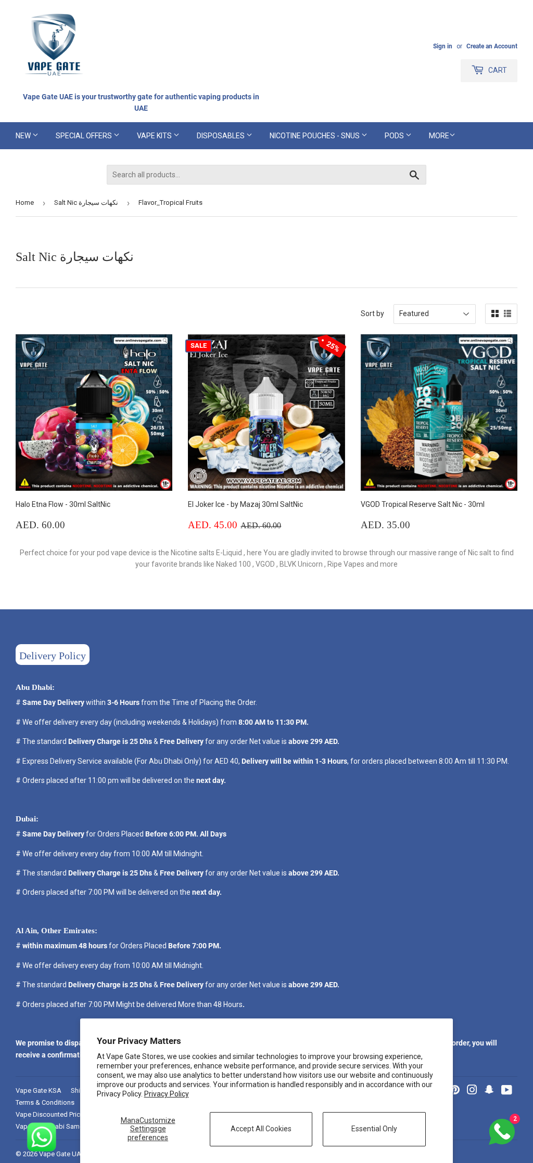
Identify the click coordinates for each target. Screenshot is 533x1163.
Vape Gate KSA (38, 1090)
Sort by (372, 313)
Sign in (442, 46)
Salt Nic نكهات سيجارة (86, 202)
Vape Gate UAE (62, 1154)
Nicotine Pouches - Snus (315, 136)
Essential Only (374, 1129)
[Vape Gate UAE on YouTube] (506, 1091)
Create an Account (491, 46)
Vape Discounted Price (50, 1114)
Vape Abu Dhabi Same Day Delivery (68, 1126)
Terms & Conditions (45, 1102)
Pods (395, 136)
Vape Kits (155, 136)
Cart (497, 70)
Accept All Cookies (261, 1129)
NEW (24, 136)
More (439, 136)
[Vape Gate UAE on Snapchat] (489, 1091)
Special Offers (84, 136)
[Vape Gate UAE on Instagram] (472, 1091)
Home (25, 202)
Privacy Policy (166, 1094)
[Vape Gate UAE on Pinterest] (454, 1091)
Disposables (221, 136)
